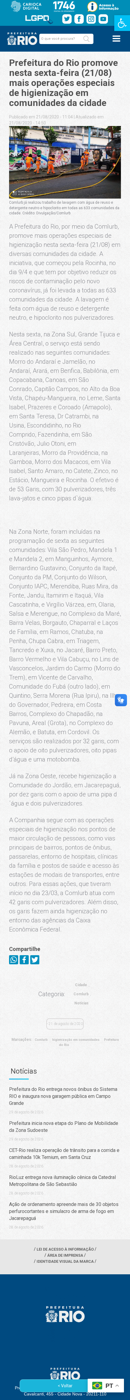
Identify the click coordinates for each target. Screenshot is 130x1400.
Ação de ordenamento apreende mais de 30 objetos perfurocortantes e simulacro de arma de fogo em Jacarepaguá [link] (64, 1211)
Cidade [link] (81, 985)
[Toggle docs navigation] (116, 38)
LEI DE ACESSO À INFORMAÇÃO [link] (65, 1249)
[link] (122, 23)
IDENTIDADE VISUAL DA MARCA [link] (65, 1261)
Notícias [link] (81, 1003)
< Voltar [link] (65, 1385)
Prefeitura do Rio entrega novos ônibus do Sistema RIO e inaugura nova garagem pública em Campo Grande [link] (63, 1096)
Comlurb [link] (81, 994)
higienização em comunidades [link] (75, 1040)
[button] (86, 39)
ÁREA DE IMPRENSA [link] (65, 1255)
